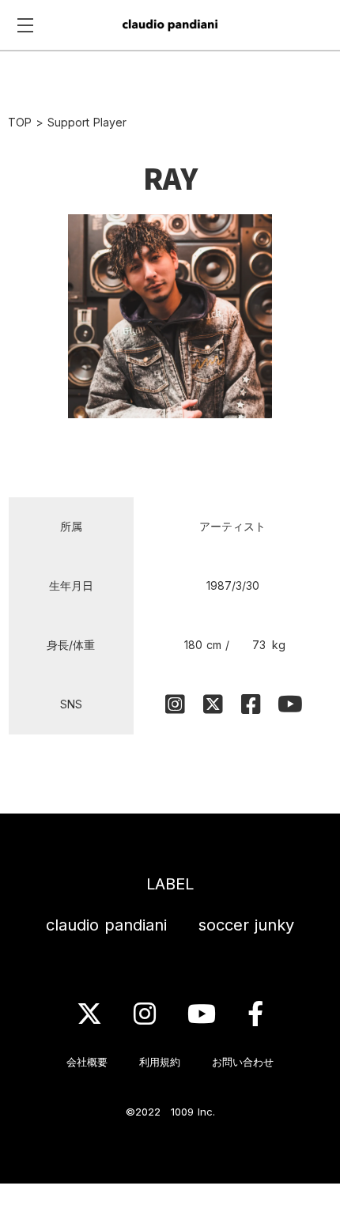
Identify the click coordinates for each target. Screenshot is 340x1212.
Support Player (87, 122)
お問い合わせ (243, 1061)
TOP (20, 122)
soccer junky (246, 925)
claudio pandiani (106, 925)
